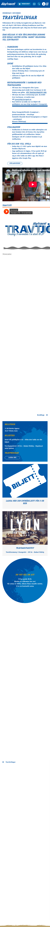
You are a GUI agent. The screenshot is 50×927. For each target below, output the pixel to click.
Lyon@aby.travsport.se (23, 99)
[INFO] (44, 4)
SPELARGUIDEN (14, 163)
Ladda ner (12, 458)
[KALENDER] (34, 4)
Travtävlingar (10, 762)
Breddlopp (41, 415)
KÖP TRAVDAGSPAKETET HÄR (36, 92)
